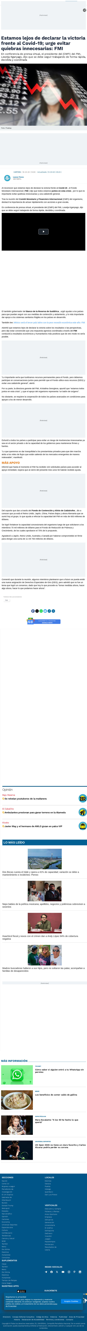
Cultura (5, 1230)
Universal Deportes (9, 1225)
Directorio (7, 1317)
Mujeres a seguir (8, 1186)
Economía (6, 1222)
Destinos (5, 1252)
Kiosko (5, 822)
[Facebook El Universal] (51, 1272)
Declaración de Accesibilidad (33, 1320)
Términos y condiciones (55, 1320)
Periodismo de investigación (7, 1190)
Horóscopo (49, 1244)
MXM (4, 1241)
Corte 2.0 (5, 1184)
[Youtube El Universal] (63, 1272)
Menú (4, 1247)
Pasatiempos (50, 1241)
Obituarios (49, 1220)
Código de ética (42, 1317)
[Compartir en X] (37, 611)
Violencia (53, 1317)
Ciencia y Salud (8, 1238)
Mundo (4, 1203)
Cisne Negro (6, 1283)
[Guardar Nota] (53, 611)
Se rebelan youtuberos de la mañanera (26, 798)
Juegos (47, 1239)
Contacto (69, 1320)
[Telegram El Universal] (46, 1272)
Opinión (7, 789)
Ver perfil (17, 179)
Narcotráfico (7, 1214)
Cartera (17, 172)
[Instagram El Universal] (69, 1272)
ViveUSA (48, 1236)
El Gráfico (49, 1228)
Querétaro (49, 1192)
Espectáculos (7, 1227)
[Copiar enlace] (49, 611)
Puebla (47, 1186)
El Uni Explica (7, 1194)
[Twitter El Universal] (57, 1272)
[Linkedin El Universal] (80, 1272)
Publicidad (63, 1317)
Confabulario (7, 1233)
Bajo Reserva (8, 795)
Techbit (5, 1244)
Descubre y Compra (53, 1209)
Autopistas (6, 1255)
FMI (6, 600)
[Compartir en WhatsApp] (41, 611)
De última (6, 1249)
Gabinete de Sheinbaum (7, 1198)
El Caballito (8, 809)
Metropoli (6, 1208)
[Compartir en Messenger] (45, 611)
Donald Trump (7, 1205)
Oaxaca (48, 1184)
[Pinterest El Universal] (74, 1272)
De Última (6, 1272)
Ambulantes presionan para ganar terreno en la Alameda (35, 812)
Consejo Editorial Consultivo (23, 1317)
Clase (4, 1264)
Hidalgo (48, 1189)
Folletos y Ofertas (52, 1211)
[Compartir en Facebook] (33, 611)
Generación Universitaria (50, 1223)
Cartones (5, 1219)
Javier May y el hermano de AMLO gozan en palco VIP (33, 826)
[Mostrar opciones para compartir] (84, 10)
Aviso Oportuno (51, 1214)
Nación (4, 1181)
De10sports (49, 1231)
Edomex (48, 1181)
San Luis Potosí (51, 1194)
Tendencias (6, 1236)
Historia (17, 1320)
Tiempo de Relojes (9, 1280)
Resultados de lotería (51, 1248)
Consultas (6, 1257)
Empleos (48, 1217)
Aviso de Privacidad (76, 1317)
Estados (5, 1211)
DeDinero (48, 1233)
